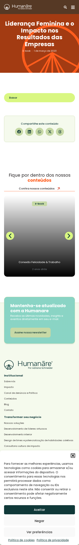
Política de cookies (21, 540)
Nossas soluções (14, 423)
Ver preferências (39, 532)
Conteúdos (10, 398)
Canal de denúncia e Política (20, 393)
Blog (6, 404)
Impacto (9, 387)
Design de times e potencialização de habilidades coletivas (38, 440)
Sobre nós (9, 381)
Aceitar (39, 510)
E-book (27, 50)
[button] (73, 456)
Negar (39, 521)
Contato (8, 410)
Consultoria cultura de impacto (22, 446)
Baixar (13, 98)
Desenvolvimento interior (18, 434)
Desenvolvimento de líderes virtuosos (25, 429)
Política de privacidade (53, 540)
